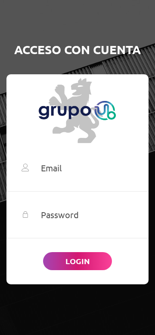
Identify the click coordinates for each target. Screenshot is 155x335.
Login (77, 261)
